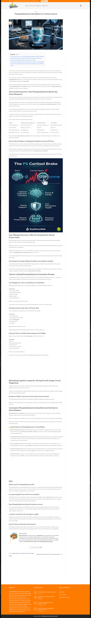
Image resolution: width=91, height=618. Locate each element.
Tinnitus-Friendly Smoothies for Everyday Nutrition (45, 603)
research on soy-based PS (41, 150)
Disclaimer (61, 592)
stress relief (26, 81)
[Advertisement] (36, 368)
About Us (38, 5)
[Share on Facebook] (31, 547)
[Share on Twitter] (33, 547)
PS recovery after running (34, 270)
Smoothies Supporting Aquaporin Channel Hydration (46, 609)
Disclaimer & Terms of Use (47, 541)
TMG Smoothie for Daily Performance (47, 592)
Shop (30, 5)
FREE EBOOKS (44, 1)
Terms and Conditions (64, 597)
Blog (34, 5)
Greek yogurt (16, 319)
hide (17, 54)
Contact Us (45, 5)
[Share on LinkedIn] (41, 547)
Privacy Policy (62, 594)
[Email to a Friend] (36, 547)
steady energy (55, 86)
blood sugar (29, 336)
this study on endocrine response (48, 104)
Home (26, 5)
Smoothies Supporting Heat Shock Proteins (46, 597)
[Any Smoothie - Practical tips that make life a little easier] (16, 5)
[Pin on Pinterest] (38, 547)
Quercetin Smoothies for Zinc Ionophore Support (48, 554)
